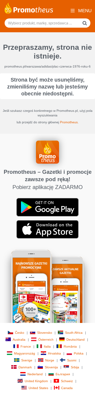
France (26, 346)
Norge (49, 360)
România (70, 346)
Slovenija (51, 367)
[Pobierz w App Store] (47, 229)
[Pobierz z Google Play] (47, 207)
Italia (47, 346)
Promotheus (69, 122)
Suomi (71, 360)
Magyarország (24, 353)
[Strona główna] (29, 8)
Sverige (26, 360)
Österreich (45, 339)
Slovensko (44, 332)
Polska (78, 353)
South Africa (74, 332)
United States (38, 388)
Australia (19, 339)
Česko (19, 332)
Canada (67, 388)
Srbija (75, 367)
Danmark (25, 367)
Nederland (35, 374)
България (63, 374)
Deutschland (75, 339)
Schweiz (67, 381)
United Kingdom (36, 381)
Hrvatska (54, 353)
